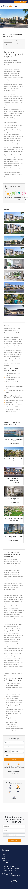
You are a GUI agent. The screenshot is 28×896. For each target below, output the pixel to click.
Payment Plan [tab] (9, 44)
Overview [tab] (8, 41)
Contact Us (5, 860)
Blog (3, 856)
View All (14, 884)
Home (4, 34)
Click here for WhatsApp (11, 868)
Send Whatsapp (19, 767)
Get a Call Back (9, 767)
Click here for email (10, 870)
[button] (2, 18)
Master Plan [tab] (13, 47)
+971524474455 (21, 1)
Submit (14, 759)
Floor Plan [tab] (19, 44)
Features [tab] (19, 41)
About (4, 858)
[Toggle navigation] (24, 6)
